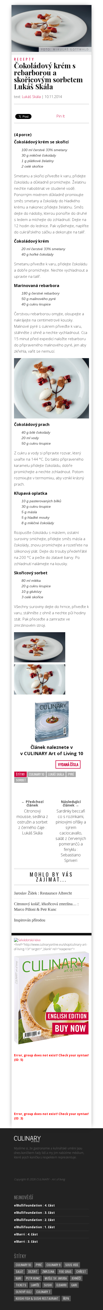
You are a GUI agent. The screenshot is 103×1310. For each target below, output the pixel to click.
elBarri (61, 1285)
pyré (71, 774)
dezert (33, 1271)
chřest (81, 1271)
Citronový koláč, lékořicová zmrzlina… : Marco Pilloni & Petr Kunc (46, 906)
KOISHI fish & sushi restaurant (37, 1298)
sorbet (21, 780)
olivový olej (24, 1292)
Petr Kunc (33, 1278)
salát (20, 1271)
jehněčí (76, 1278)
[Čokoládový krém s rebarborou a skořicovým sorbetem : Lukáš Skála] (39, 647)
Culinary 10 (36, 774)
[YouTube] (45, 1169)
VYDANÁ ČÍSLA (68, 764)
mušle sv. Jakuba (56, 1278)
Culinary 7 (43, 1292)
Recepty (24, 59)
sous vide (71, 1265)
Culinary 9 (53, 1265)
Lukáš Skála (31, 96)
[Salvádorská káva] (27, 940)
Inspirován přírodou (29, 920)
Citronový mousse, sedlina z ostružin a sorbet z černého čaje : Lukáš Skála (32, 822)
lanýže (35, 1285)
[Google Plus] (36, 1169)
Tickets (21, 1285)
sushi (48, 1285)
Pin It (60, 115)
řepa (66, 1298)
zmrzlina (48, 1271)
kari (18, 1278)
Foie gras (65, 1271)
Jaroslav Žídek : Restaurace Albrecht (43, 893)
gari (74, 1285)
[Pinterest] (27, 1169)
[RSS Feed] (53, 1169)
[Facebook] (18, 1169)
